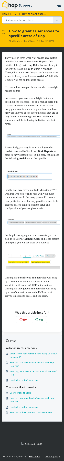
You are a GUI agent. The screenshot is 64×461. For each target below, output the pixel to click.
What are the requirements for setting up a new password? (33, 355)
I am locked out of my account (24, 380)
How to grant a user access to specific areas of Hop (33, 373)
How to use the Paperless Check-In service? (31, 412)
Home (5, 13)
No (25, 319)
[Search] (57, 20)
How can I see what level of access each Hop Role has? (32, 364)
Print (13, 340)
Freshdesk (34, 456)
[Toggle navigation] (58, 5)
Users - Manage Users (20, 392)
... (15, 13)
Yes (41, 319)
